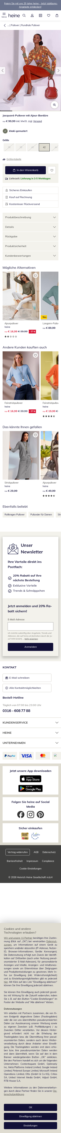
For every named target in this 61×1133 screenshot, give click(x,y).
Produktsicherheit (15, 246)
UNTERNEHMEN (14, 743)
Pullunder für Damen (41, 514)
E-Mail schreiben (17, 678)
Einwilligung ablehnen (30, 1116)
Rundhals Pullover (30, 25)
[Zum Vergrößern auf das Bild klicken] (54, 105)
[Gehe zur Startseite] (14, 15)
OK (30, 1107)
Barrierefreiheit (15, 861)
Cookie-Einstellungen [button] (30, 868)
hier (6, 982)
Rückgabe (11, 236)
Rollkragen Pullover (15, 514)
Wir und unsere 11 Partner (18, 938)
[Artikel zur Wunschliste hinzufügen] (52, 170)
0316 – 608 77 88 (16, 710)
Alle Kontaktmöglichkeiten (25, 687)
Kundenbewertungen (18, 255)
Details (9, 226)
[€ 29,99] (21, 455)
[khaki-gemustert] (5, 131)
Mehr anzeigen (31, 639)
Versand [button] (37, 121)
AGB (36, 852)
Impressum (32, 861)
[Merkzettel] (49, 15)
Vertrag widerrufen (18, 852)
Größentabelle (14, 159)
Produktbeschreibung (18, 217)
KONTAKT (9, 667)
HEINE (7, 733)
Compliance (48, 861)
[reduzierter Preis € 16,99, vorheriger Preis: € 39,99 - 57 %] (21, 296)
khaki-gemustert (18, 131)
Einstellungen (30, 1125)
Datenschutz (49, 852)
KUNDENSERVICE (15, 722)
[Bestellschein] (40, 15)
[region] (30, 1028)
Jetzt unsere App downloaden (30, 771)
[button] (4, 15)
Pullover (15, 25)
